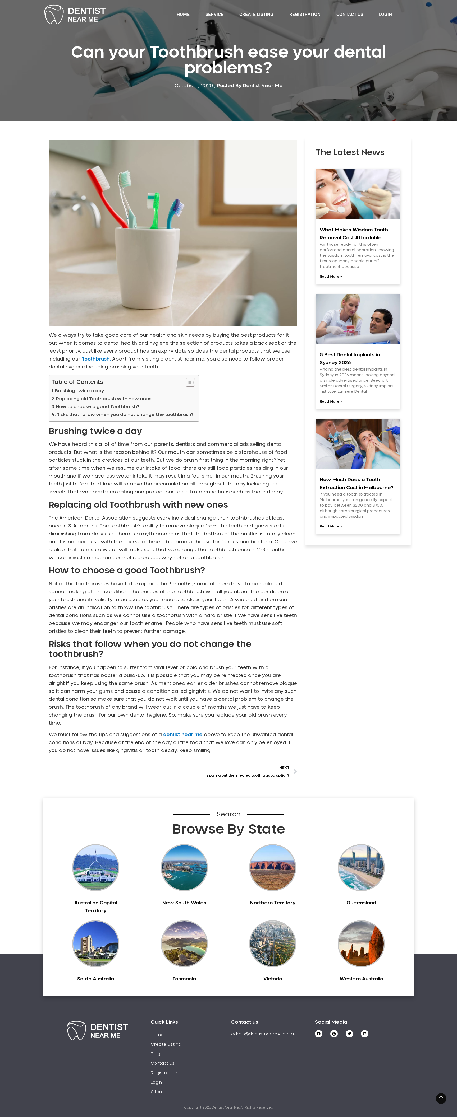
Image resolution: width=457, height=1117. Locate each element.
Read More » (331, 276)
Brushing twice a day (79, 391)
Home (183, 14)
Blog (155, 1054)
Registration (305, 14)
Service (214, 14)
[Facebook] (318, 1033)
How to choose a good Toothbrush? (97, 407)
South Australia (95, 979)
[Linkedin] (364, 1033)
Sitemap (160, 1092)
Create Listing (256, 14)
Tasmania (184, 979)
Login (385, 14)
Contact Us (349, 14)
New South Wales (184, 903)
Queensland (361, 903)
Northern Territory (272, 903)
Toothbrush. (96, 359)
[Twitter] (349, 1033)
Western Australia (361, 979)
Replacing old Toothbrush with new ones (104, 399)
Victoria (272, 979)
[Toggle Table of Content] (188, 382)
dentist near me (183, 734)
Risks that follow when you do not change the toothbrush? (125, 415)
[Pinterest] (334, 1033)
